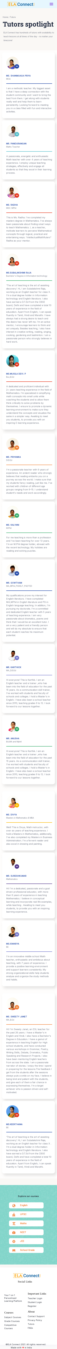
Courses (8, 1312)
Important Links (37, 1293)
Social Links (25, 1281)
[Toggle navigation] (51, 4)
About (31, 1311)
